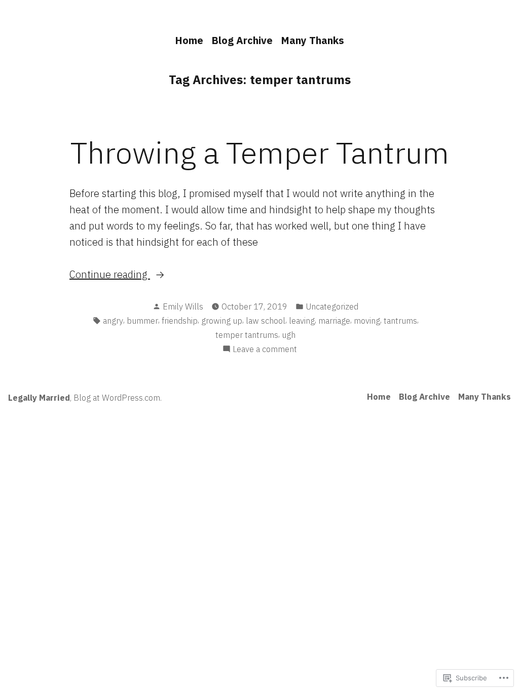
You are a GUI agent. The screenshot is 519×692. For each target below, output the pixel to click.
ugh (288, 334)
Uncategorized (332, 306)
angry (113, 320)
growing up (221, 320)
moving (367, 320)
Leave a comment (265, 349)
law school (265, 320)
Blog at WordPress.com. (117, 397)
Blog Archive (242, 40)
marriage (334, 320)
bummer (142, 320)
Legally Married (39, 397)
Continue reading (109, 275)
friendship (180, 320)
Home (189, 40)
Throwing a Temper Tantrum (259, 152)
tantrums (400, 320)
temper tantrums (246, 334)
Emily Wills (183, 306)
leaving (302, 320)
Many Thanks (312, 40)
